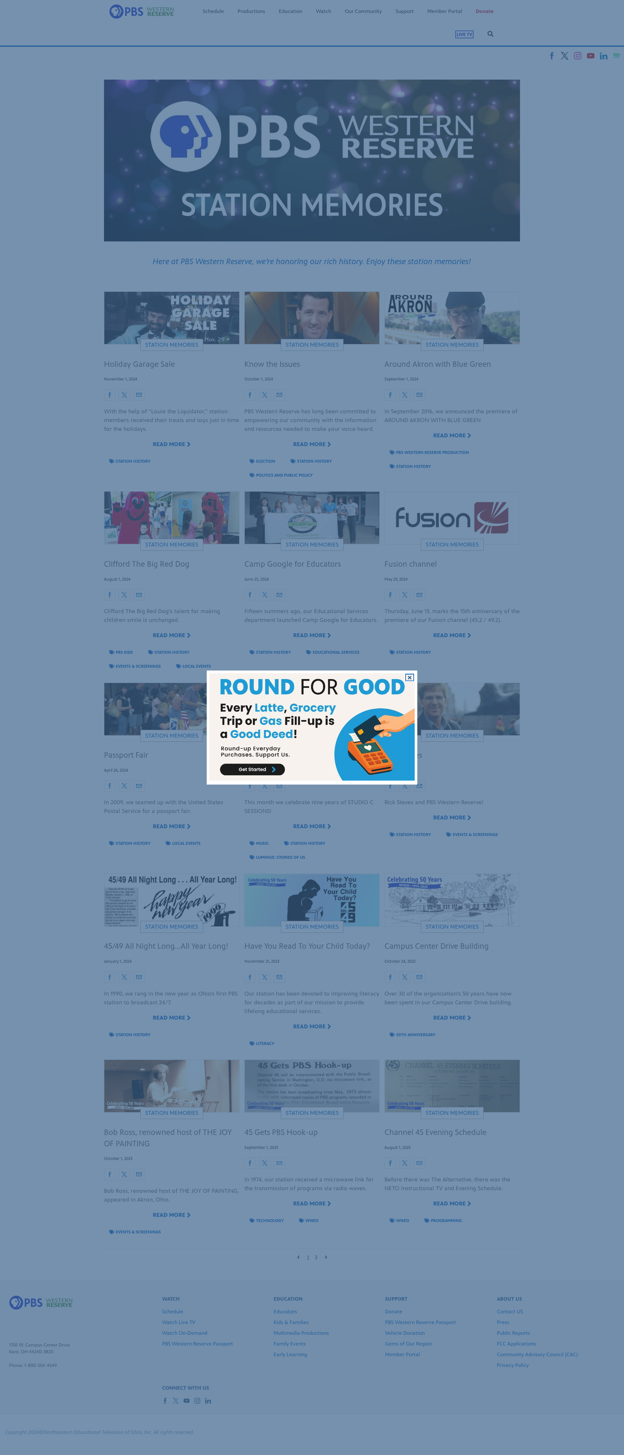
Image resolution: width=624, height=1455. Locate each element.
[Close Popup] (409, 677)
